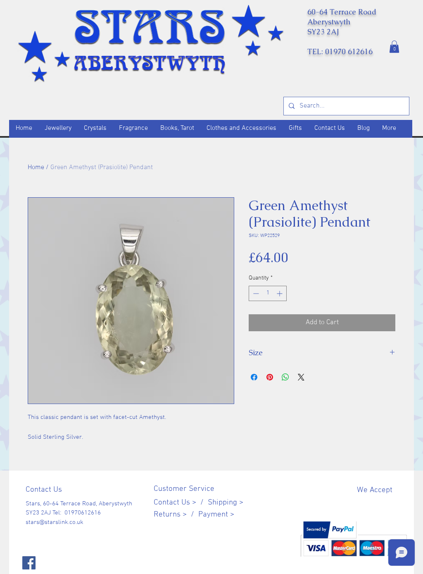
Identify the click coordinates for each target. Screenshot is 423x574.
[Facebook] (29, 562)
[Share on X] (301, 377)
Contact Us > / (181, 502)
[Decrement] (255, 293)
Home (36, 167)
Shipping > (225, 502)
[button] (394, 47)
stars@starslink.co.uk (54, 522)
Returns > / (176, 514)
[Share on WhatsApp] (285, 377)
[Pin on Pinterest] (270, 377)
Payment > (216, 514)
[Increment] (280, 293)
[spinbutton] (267, 293)
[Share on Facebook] (254, 377)
